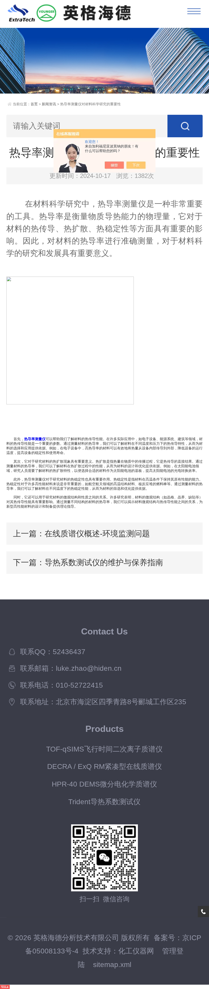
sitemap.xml (112, 964)
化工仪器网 (136, 951)
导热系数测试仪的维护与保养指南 (104, 562)
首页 (34, 104)
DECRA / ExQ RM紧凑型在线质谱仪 (104, 766)
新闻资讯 (49, 104)
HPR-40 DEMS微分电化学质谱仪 (104, 784)
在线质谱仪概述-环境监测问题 (97, 533)
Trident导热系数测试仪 (104, 802)
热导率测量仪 (35, 439)
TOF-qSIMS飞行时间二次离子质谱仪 (104, 749)
